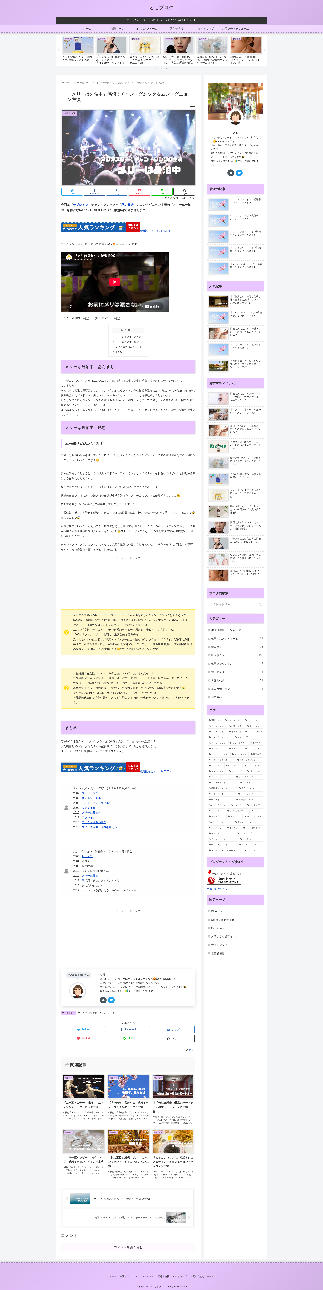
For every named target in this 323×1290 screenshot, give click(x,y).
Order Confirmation (222, 919)
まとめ (118, 351)
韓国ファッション (237, 663)
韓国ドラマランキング (219, 888)
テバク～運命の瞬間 (94, 822)
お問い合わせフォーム (224, 936)
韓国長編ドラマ (237, 688)
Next (264, 50)
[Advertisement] (128, 584)
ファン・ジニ (90, 793)
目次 (123, 330)
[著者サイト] (103, 1000)
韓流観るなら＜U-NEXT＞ (155, 230)
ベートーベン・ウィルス (97, 803)
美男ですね (88, 807)
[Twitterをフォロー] (111, 1000)
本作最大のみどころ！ (130, 346)
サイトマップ (219, 944)
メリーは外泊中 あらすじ (129, 337)
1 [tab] (156, 68)
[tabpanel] (77, 49)
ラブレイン (80, 204)
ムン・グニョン (109, 1013)
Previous (58, 50)
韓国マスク (237, 672)
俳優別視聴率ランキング (237, 630)
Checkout (217, 911)
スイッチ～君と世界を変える (99, 827)
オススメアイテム (144, 1276)
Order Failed (218, 928)
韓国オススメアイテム (237, 638)
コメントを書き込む (128, 1247)
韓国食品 (237, 697)
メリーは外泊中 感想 (127, 342)
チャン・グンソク (89, 1013)
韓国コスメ (237, 646)
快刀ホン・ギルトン (94, 798)
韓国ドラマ (70, 1013)
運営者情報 (218, 953)
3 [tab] (166, 68)
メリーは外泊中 (91, 812)
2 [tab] (161, 68)
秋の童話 (127, 204)
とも (103, 974)
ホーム (112, 1276)
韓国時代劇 (237, 680)
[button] (260, 604)
